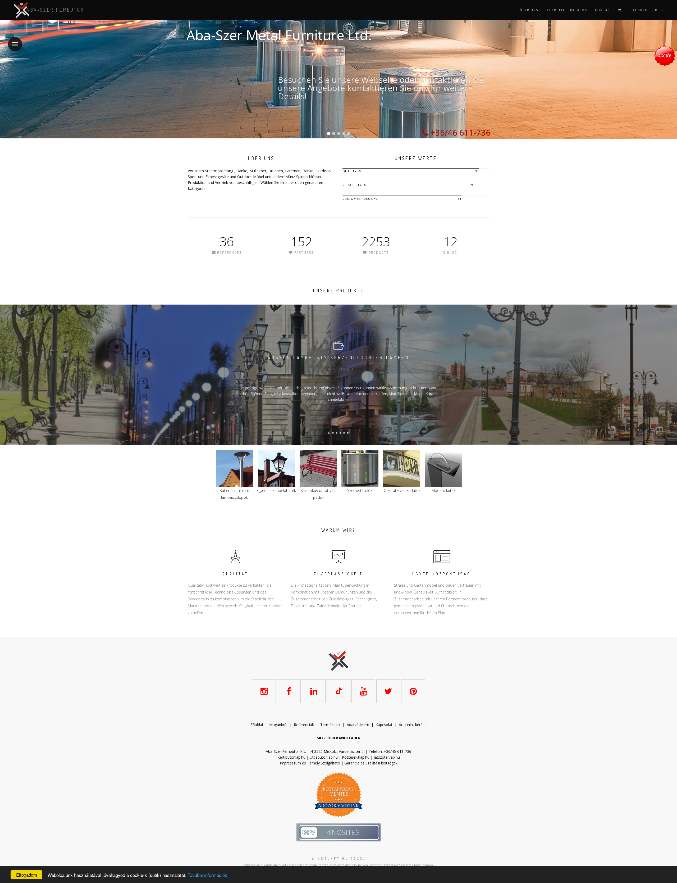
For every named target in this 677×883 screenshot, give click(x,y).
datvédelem (359, 724)
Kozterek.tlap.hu (355, 757)
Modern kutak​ (360, 490)
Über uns (529, 10)
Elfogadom (26, 874)
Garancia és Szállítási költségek (370, 763)
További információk (207, 875)
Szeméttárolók (276, 490)
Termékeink (330, 724)
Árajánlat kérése (413, 724)
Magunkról (278, 724)
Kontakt (603, 10)
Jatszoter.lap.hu (387, 757)
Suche (643, 10)
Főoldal (256, 724)
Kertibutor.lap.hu (291, 757)
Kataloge (580, 10)
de (658, 10)
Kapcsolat (384, 724)
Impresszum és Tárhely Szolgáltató (310, 763)
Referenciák (304, 724)
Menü (15, 44)
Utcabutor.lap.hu (324, 757)
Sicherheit (554, 10)
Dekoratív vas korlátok (318, 490)
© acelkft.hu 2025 (337, 859)
